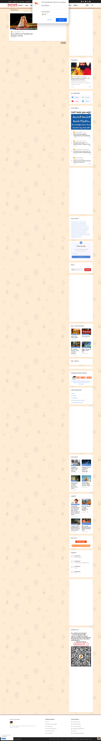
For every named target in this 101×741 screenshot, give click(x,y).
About (54, 739)
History (73, 227)
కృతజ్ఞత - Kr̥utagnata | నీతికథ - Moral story (86, 350)
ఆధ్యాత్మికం (86, 229)
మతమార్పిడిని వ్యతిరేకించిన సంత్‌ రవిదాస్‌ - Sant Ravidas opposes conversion (80, 78)
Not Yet (49, 19)
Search (87, 269)
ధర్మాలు (26, 5)
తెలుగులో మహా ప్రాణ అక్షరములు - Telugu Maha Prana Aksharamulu (81, 135)
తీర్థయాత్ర (73, 237)
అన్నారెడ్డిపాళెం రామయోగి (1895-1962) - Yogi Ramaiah (74, 469)
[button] (92, 5)
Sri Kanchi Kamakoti (77, 726)
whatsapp (87, 97)
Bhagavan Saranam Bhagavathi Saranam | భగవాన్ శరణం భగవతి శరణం (82, 161)
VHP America (49, 733)
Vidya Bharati (50, 726)
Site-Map (86, 739)
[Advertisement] (81, 32)
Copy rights (28, 1)
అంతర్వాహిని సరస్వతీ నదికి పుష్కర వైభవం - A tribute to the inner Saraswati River (75, 528)
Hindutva (84, 224)
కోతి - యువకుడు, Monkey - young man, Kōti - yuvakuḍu (75, 351)
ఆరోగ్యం (75, 5)
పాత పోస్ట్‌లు (63, 43)
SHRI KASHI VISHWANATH (78, 729)
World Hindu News (77, 724)
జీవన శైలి (87, 234)
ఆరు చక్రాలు (79, 232)
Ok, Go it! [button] (3, 738)
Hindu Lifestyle (82, 222)
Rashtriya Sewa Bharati (52, 724)
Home (51, 739)
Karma (87, 227)
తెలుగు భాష (79, 237)
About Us (10, 1)
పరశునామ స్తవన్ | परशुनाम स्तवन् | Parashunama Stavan (74, 485)
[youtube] (90, 1)
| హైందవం (20, 5)
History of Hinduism (80, 227)
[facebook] (82, 1)
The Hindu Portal (76, 722)
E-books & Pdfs (74, 398)
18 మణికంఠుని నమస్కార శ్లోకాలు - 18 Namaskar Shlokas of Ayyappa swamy (81, 143)
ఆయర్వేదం (73, 232)
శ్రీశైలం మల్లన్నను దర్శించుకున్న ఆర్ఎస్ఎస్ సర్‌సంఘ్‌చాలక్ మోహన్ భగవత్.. (86, 528)
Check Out (3, 736)
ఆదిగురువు (80, 229)
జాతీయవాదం (82, 234)
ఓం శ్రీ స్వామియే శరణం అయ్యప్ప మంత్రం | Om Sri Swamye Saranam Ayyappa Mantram (82, 151)
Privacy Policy (21, 1)
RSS (48, 722)
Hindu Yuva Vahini (51, 731)
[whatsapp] (84, 1)
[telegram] (86, 1)
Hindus (79, 224)
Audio (73, 393)
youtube (76, 101)
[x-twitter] (88, 1)
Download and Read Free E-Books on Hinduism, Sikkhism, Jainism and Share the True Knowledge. (81, 382)
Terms (90, 739)
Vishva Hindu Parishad (51, 729)
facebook (76, 97)
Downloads (74, 395)
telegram (87, 101)
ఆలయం (69, 5)
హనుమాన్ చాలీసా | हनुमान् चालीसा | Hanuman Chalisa (86, 484)
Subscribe (61, 19)
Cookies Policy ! (75, 739)
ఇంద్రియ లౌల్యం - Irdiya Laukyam (74, 336)
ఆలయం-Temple (75, 234)
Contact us (15, 1)
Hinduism (74, 224)
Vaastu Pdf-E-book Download (77, 402)
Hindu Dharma (74, 222)
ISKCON (74, 731)
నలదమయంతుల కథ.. (86, 336)
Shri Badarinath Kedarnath (78, 733)
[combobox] (44, 14)
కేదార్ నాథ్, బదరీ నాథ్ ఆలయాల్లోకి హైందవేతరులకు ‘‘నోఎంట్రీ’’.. (86, 508)
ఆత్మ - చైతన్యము (74, 229)
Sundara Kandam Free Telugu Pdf (78, 400)
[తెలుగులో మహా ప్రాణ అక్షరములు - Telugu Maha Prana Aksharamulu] (81, 120)
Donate (57, 739)
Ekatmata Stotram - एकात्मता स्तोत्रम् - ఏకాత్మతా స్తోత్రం (86, 469)
